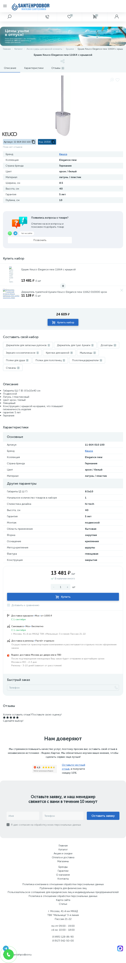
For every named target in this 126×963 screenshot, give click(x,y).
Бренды (63, 866)
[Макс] (120, 948)
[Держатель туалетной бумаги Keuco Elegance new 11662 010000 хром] (11, 297)
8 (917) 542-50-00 (63, 940)
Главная (63, 845)
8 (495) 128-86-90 (63, 936)
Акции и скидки (63, 853)
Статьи (63, 903)
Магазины (63, 861)
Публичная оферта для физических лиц (63, 888)
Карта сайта (63, 900)
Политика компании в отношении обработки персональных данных (63, 884)
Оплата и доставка (63, 857)
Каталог (63, 849)
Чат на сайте (26, 233)
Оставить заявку (103, 816)
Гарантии (63, 870)
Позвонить (39, 240)
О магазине (63, 874)
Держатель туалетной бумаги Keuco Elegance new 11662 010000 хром (64, 291)
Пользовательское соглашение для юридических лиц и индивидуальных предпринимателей (63, 892)
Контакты (63, 878)
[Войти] (116, 16)
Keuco (63, 154)
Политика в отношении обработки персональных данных (63, 896)
